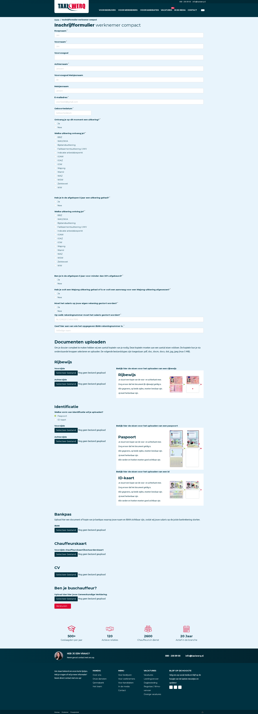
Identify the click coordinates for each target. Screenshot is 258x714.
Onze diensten (100, 679)
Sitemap (57, 712)
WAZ (60, 176)
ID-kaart (62, 419)
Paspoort (62, 416)
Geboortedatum (63, 108)
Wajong (61, 168)
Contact (122, 690)
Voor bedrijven (125, 675)
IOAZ (60, 160)
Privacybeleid (74, 712)
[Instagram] (180, 687)
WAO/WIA (63, 141)
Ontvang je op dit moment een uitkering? (76, 119)
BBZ (60, 137)
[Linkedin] (175, 687)
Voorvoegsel (61, 53)
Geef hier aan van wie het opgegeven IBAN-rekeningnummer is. (88, 326)
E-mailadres (60, 97)
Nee (60, 127)
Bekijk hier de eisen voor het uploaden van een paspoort (147, 425)
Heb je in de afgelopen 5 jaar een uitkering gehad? (81, 197)
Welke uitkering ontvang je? (69, 133)
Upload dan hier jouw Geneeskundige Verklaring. (80, 594)
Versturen (61, 606)
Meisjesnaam (61, 86)
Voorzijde (59, 368)
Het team (97, 686)
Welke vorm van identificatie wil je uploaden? (78, 412)
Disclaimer (65, 712)
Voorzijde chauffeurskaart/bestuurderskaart (78, 550)
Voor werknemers (126, 679)
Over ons (97, 675)
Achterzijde (60, 379)
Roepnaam (60, 31)
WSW (60, 179)
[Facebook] (171, 687)
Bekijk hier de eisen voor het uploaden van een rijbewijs (146, 368)
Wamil (61, 172)
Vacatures (148, 675)
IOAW (61, 156)
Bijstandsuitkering (67, 145)
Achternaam (61, 64)
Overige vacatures (152, 694)
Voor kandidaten (126, 683)
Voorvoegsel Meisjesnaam (68, 75)
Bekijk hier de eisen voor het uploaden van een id (142, 471)
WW (60, 187)
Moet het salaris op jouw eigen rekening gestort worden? (85, 303)
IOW (60, 164)
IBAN (57, 525)
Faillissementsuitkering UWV (72, 149)
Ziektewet (63, 183)
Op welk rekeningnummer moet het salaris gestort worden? (87, 315)
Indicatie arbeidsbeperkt (70, 152)
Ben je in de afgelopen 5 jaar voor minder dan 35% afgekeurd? (88, 276)
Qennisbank (98, 683)
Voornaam (60, 42)
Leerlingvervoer (151, 679)
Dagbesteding (150, 683)
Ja (59, 123)
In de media (124, 686)
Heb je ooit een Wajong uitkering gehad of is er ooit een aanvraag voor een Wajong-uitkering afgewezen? (111, 289)
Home (56, 20)
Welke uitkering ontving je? (69, 211)
